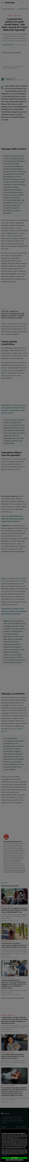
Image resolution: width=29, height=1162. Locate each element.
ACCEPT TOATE (14, 1158)
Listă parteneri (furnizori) (5, 1155)
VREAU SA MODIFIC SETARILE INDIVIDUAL (14, 1159)
